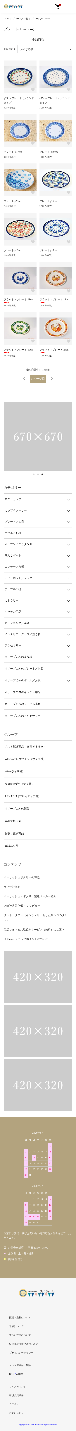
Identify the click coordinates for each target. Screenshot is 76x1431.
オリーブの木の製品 (17, 808)
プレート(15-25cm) (40, 18)
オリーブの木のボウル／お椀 (23, 680)
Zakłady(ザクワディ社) (18, 783)
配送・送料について (20, 1317)
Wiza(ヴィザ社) (14, 771)
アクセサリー (13, 645)
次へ (52, 379)
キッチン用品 (13, 611)
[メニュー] (69, 6)
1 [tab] (33, 474)
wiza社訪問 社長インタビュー (22, 905)
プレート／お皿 (20, 18)
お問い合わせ (16, 1413)
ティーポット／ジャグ (18, 577)
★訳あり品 (11, 845)
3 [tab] (42, 474)
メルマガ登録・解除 (20, 1365)
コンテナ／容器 (14, 566)
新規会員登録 (16, 1395)
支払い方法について (20, 1335)
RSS (11, 1374)
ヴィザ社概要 (12, 886)
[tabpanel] (38, 436)
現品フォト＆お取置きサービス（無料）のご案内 (34, 929)
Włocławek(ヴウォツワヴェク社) (24, 758)
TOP (7, 18)
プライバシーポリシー (21, 1352)
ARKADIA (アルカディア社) (22, 796)
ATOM (19, 1374)
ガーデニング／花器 (17, 623)
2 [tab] (38, 474)
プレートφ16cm (48, 201)
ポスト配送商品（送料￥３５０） (25, 746)
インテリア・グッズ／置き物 (23, 634)
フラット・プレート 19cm (18, 299)
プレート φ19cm (48, 152)
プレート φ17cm (13, 152)
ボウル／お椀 (13, 532)
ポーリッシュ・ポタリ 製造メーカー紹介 (30, 896)
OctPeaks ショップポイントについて (26, 939)
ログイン (14, 1404)
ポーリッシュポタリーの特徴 (22, 877)
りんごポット (13, 555)
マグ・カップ (13, 499)
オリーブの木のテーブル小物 (23, 703)
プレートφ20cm (12, 201)
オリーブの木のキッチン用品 (23, 692)
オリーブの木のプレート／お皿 (24, 668)
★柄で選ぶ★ (13, 820)
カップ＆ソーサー (16, 510)
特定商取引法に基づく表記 (23, 1344)
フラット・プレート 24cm (54, 349)
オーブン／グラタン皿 (18, 544)
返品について (16, 1326)
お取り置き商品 (14, 833)
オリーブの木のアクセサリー (23, 715)
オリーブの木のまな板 (18, 656)
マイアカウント (17, 1386)
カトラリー (11, 600)
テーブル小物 (13, 589)
